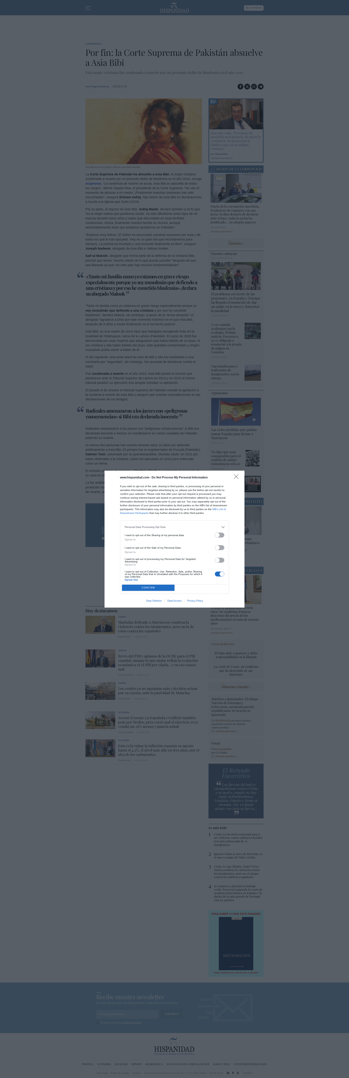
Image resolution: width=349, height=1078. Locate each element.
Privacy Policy (195, 600)
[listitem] (174, 527)
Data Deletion (154, 600)
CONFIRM (148, 587)
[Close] (237, 477)
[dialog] (174, 539)
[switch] (219, 535)
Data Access (174, 600)
